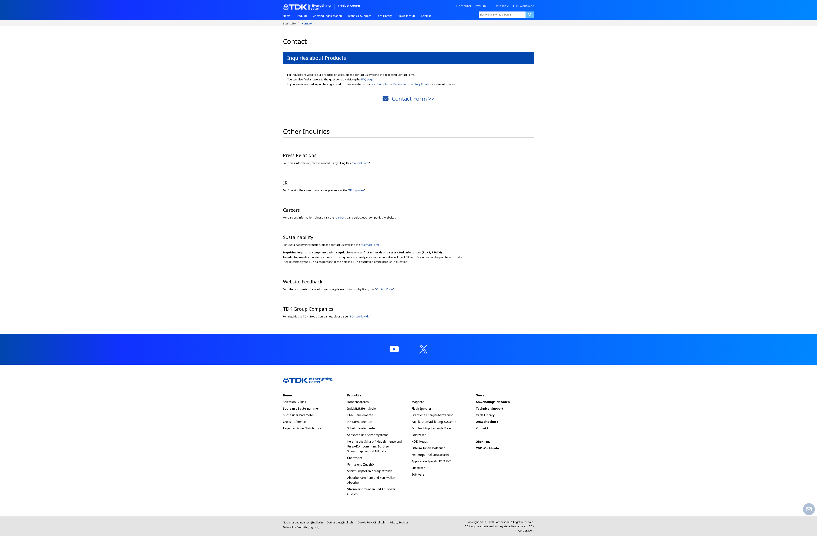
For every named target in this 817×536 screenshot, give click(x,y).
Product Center (349, 5)
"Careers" (341, 217)
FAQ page (367, 79)
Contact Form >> (413, 98)
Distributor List (380, 84)
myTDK (481, 6)
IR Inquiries (356, 190)
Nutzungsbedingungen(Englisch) (303, 522)
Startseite (289, 23)
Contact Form (361, 163)
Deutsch (500, 6)
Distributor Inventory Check (411, 84)
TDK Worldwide (523, 6)
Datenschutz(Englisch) (340, 522)
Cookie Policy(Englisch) (371, 522)
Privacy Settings (399, 522)
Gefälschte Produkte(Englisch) (301, 527)
